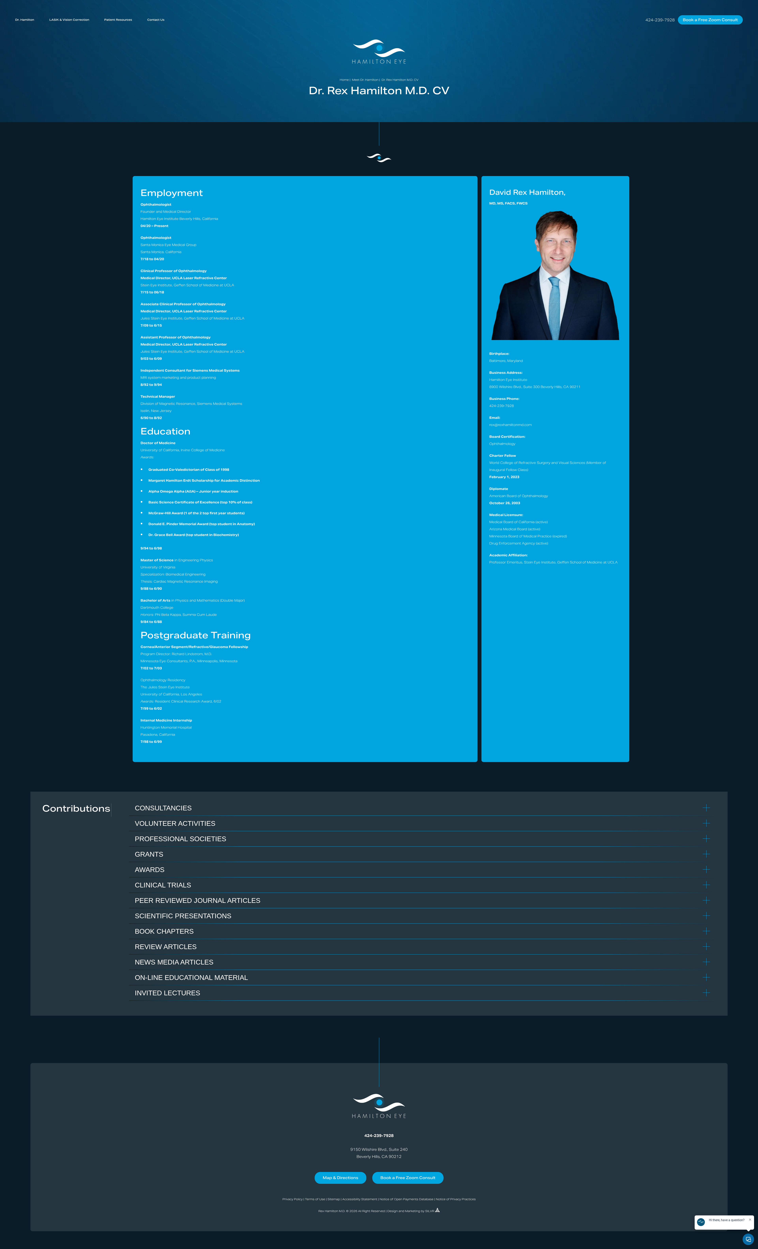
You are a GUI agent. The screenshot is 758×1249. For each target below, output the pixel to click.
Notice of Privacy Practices (456, 1199)
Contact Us (155, 20)
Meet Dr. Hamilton (365, 80)
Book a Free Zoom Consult (710, 19)
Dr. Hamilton (24, 20)
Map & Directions (340, 1177)
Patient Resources (118, 20)
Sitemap (333, 1199)
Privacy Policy (292, 1199)
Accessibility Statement (359, 1199)
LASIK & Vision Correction (69, 20)
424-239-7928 (660, 20)
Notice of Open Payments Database (406, 1199)
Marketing (412, 1211)
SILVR (430, 1211)
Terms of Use (315, 1199)
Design (392, 1211)
